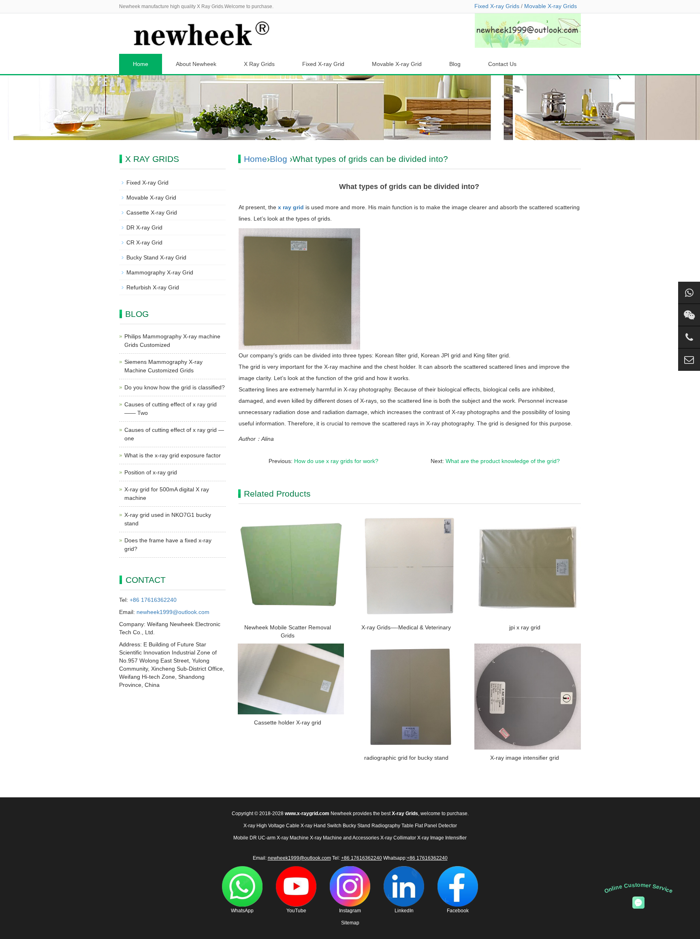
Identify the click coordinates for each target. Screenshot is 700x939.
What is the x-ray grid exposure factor (172, 455)
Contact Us (502, 64)
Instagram (350, 911)
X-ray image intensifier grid (524, 757)
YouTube (296, 911)
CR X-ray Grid (144, 242)
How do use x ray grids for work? (336, 461)
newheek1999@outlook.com (173, 612)
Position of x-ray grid (150, 472)
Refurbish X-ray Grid (152, 287)
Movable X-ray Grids (550, 6)
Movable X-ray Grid (397, 64)
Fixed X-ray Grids (496, 6)
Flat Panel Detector (436, 826)
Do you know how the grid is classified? (174, 387)
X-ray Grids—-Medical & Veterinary (406, 627)
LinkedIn (404, 911)
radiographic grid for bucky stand (406, 757)
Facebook (458, 911)
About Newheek (196, 64)
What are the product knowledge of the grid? (503, 461)
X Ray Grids (259, 64)
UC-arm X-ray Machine (283, 838)
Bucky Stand (356, 826)
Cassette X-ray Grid (151, 212)
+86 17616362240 (153, 600)
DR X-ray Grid (144, 227)
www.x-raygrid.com (307, 813)
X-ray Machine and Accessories (344, 838)
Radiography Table (392, 826)
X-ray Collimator (398, 838)
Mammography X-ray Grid (159, 272)
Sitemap (350, 923)
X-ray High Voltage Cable (271, 826)
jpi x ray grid (524, 627)
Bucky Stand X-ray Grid (156, 257)
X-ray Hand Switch (321, 826)
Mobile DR (245, 838)
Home (140, 64)
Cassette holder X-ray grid (287, 722)
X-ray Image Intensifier (442, 838)
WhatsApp (242, 911)
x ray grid (291, 207)
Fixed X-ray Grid (323, 64)
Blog (455, 64)
